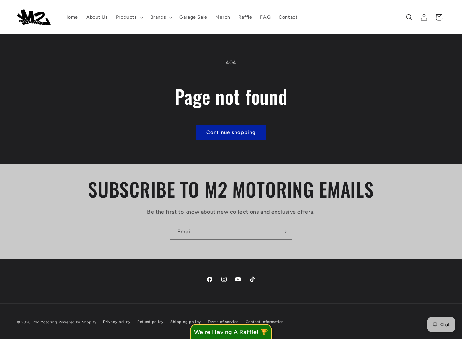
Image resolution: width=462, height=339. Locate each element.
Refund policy (150, 321)
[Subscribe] (284, 232)
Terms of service (223, 321)
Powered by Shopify (78, 322)
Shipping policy (185, 321)
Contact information (265, 321)
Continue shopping (231, 132)
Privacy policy (117, 321)
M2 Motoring (45, 322)
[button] (129, 17)
